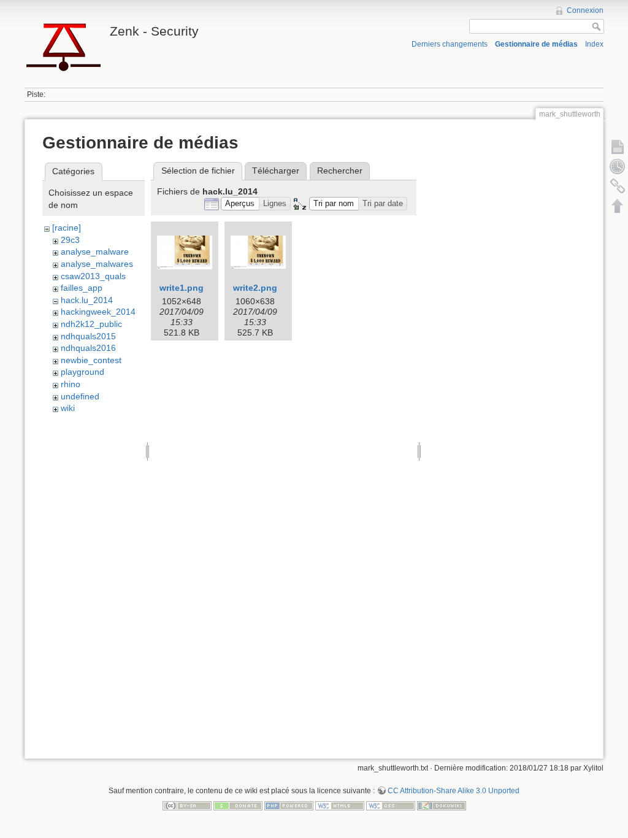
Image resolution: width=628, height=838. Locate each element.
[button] (240, 204)
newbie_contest (91, 360)
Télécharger (275, 170)
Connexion (585, 10)
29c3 (70, 240)
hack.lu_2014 (87, 300)
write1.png (181, 288)
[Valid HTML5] (339, 805)
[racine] (66, 228)
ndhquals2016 (88, 348)
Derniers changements (450, 44)
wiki (68, 408)
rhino (70, 384)
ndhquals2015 (88, 336)
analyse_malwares (97, 264)
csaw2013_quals (93, 276)
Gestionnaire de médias (536, 44)
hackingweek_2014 (98, 312)
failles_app (81, 288)
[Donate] (237, 805)
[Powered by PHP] (288, 805)
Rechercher (339, 170)
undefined (80, 396)
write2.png (255, 288)
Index (594, 44)
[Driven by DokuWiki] (441, 805)
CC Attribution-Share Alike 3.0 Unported (453, 790)
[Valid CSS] (390, 805)
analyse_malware (95, 251)
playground (82, 372)
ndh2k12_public (91, 324)
